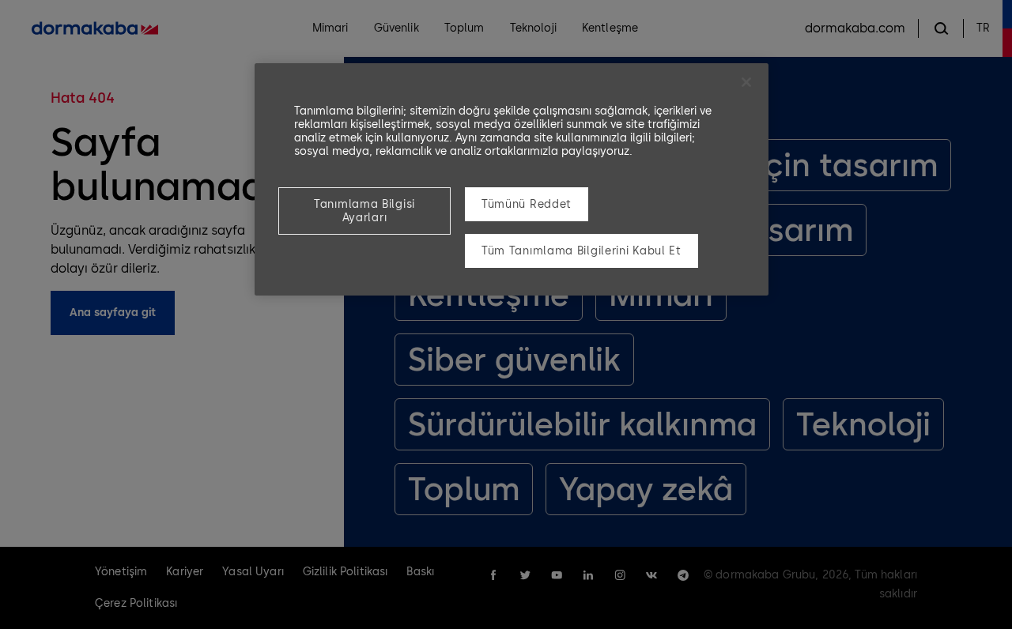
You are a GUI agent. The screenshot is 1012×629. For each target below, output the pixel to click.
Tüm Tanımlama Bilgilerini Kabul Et (581, 251)
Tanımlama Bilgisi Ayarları (364, 211)
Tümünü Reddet (526, 204)
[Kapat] (746, 82)
